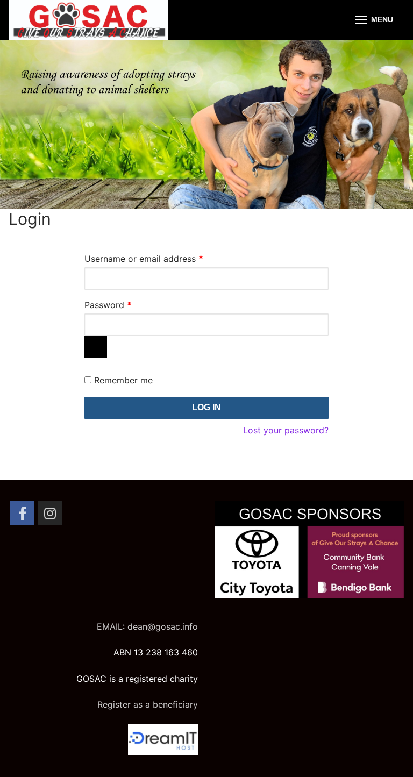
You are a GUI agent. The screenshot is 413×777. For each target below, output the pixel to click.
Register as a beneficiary (147, 704)
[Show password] (95, 347)
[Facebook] (22, 513)
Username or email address (161, 257)
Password (125, 303)
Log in (206, 407)
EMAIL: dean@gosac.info (147, 626)
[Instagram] (50, 513)
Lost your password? (286, 430)
